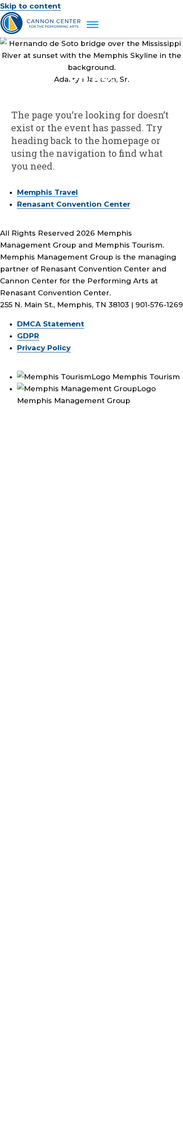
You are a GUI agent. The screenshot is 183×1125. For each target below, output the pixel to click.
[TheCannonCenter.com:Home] (41, 31)
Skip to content (30, 6)
